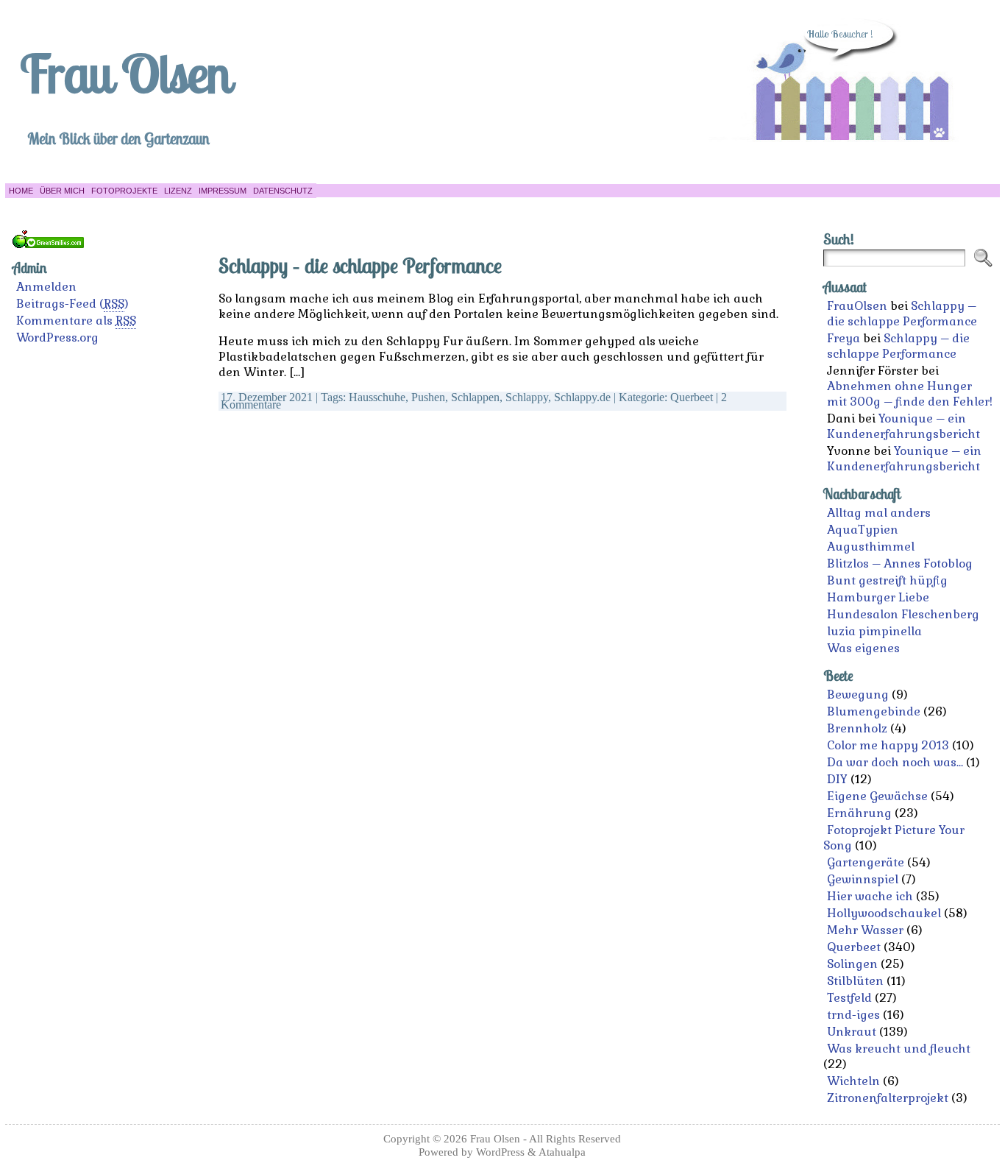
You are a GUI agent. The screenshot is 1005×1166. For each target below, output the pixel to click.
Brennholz (857, 728)
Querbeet (691, 397)
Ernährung (859, 813)
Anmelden (46, 286)
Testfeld (849, 998)
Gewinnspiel (862, 879)
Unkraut (851, 1031)
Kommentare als (76, 320)
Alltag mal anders (879, 512)
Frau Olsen (125, 73)
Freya (843, 338)
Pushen (428, 397)
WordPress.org (57, 337)
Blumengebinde (873, 711)
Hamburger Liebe (878, 597)
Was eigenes (863, 648)
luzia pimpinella (874, 631)
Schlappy (526, 397)
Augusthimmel (871, 546)
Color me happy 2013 (888, 745)
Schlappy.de (582, 397)
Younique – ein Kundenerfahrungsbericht (903, 426)
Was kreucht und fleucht (898, 1048)
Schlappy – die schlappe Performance (360, 265)
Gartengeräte (865, 862)
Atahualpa (562, 1151)
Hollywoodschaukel (884, 913)
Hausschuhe (377, 397)
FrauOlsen (857, 306)
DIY (837, 779)
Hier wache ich (870, 896)
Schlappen (475, 397)
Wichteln (853, 1081)
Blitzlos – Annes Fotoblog (900, 563)
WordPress (500, 1151)
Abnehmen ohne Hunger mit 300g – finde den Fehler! (909, 393)
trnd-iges (853, 1014)
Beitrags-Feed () (72, 303)
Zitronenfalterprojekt (887, 1098)
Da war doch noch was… (895, 762)
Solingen (852, 964)
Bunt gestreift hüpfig (887, 580)
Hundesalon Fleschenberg (903, 614)
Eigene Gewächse (877, 796)
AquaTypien (862, 529)
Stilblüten (855, 981)
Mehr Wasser (865, 930)
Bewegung (858, 694)
